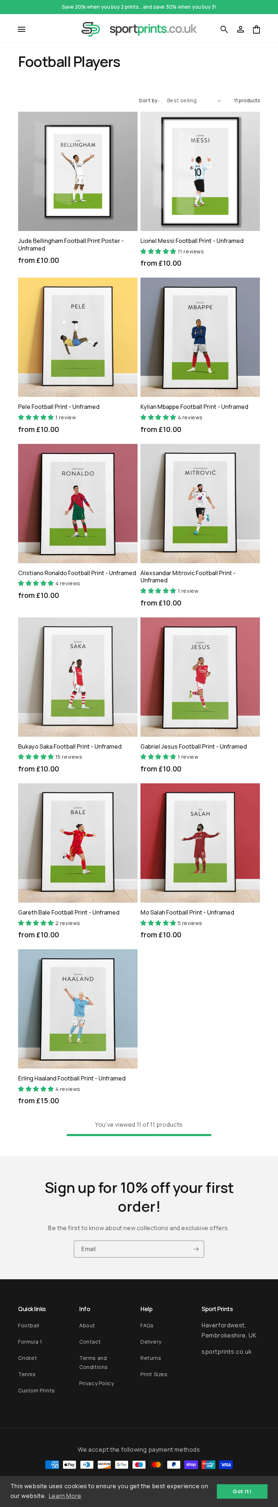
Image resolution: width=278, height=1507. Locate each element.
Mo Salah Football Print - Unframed (187, 912)
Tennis (27, 1374)
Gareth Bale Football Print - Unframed (68, 912)
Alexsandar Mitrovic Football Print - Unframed (188, 577)
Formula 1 (30, 1341)
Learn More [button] (65, 1496)
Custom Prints (36, 1390)
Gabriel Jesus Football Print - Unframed (193, 746)
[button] (22, 29)
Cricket (27, 1357)
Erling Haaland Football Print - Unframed (72, 1078)
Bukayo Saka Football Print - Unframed (70, 746)
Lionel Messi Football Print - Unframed (192, 241)
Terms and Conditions (93, 1362)
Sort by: (149, 100)
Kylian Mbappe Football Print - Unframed (194, 407)
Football (28, 1325)
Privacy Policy (96, 1383)
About (87, 1325)
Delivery (150, 1341)
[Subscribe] (196, 1249)
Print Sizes (154, 1374)
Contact (90, 1341)
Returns (150, 1357)
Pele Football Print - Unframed (59, 407)
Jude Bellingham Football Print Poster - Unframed (71, 244)
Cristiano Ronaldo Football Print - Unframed (77, 573)
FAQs (146, 1325)
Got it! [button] (242, 1491)
